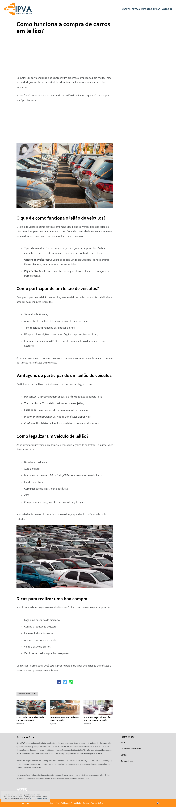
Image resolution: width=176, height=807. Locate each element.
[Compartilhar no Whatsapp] (71, 682)
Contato (124, 755)
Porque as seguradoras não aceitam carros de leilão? (97, 719)
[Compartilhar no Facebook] (59, 682)
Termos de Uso (127, 761)
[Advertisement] (64, 54)
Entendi (25, 804)
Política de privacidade (38, 798)
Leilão (156, 9)
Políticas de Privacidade (131, 748)
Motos (165, 9)
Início (123, 742)
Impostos (146, 9)
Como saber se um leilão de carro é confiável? (30, 719)
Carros (126, 9)
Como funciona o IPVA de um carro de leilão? (64, 719)
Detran (136, 9)
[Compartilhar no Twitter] (65, 682)
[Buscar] (171, 9)
